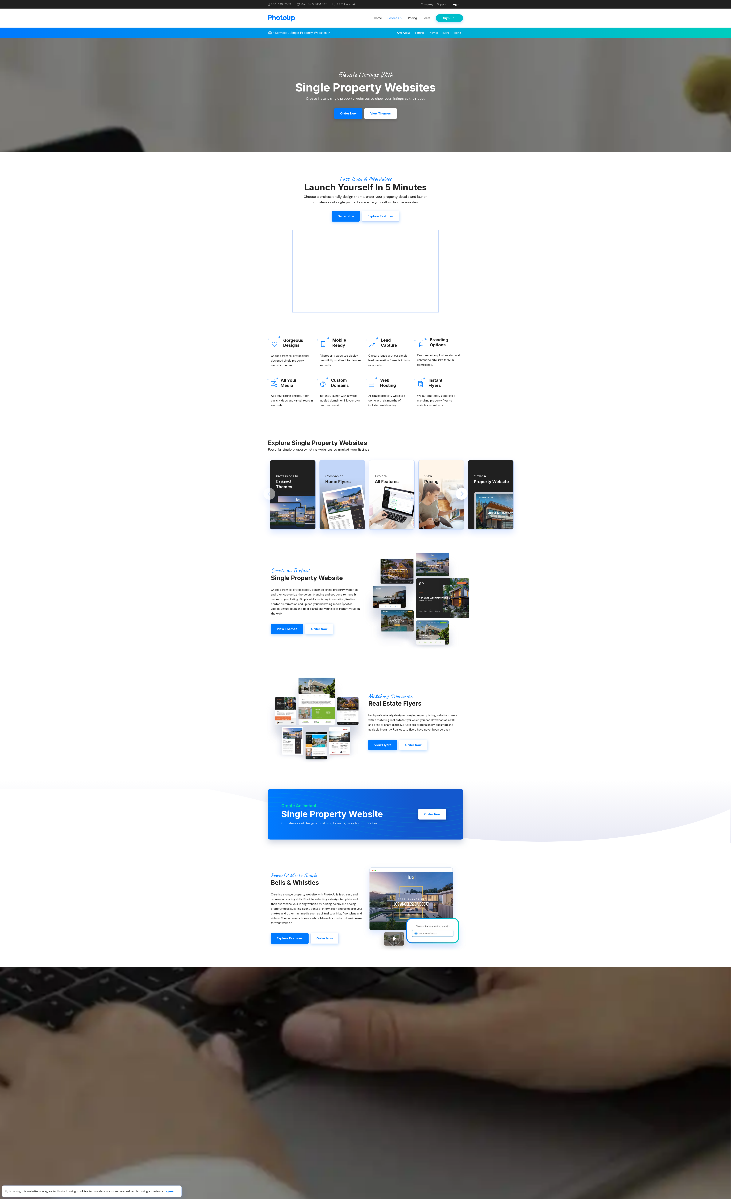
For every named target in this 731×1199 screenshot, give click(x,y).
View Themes (287, 629)
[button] (269, 494)
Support (442, 4)
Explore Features (380, 216)
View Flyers (382, 745)
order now (348, 113)
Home (378, 18)
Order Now (319, 629)
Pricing (412, 18)
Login (455, 4)
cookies (82, 1191)
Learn (426, 18)
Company (427, 4)
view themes (380, 113)
